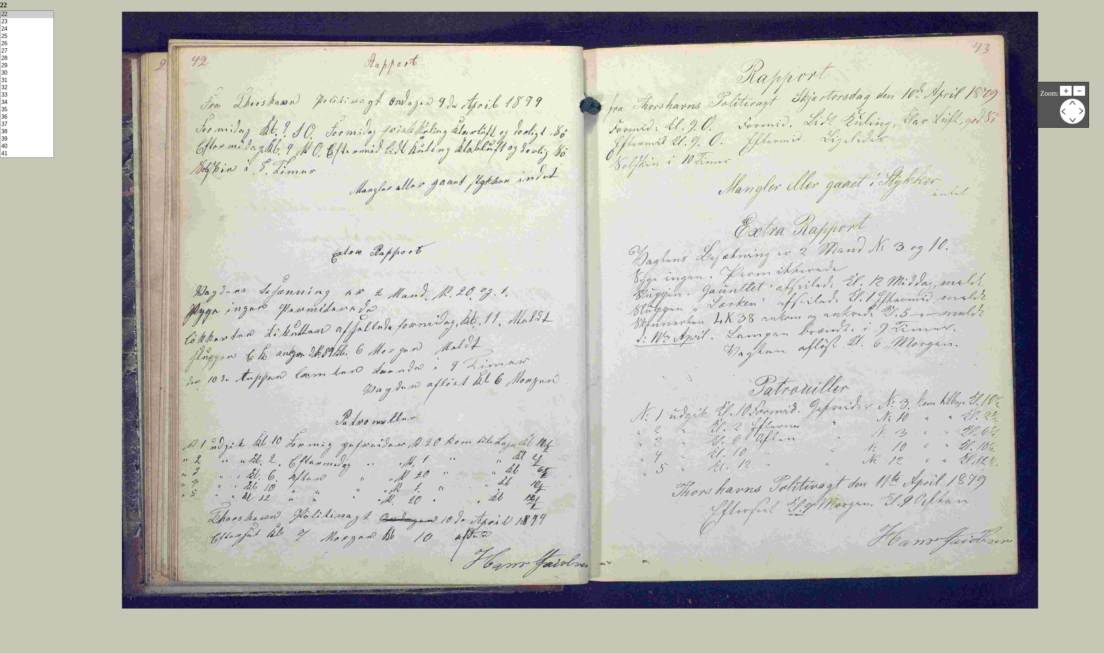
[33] (26, 95)
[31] (26, 80)
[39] (26, 139)
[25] (26, 36)
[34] (26, 102)
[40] (26, 146)
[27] (26, 51)
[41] (26, 153)
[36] (26, 117)
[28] (26, 58)
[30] (26, 73)
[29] (26, 65)
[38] (26, 131)
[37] (26, 124)
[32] (26, 87)
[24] (26, 29)
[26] (26, 43)
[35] (26, 109)
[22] (26, 14)
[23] (26, 21)
